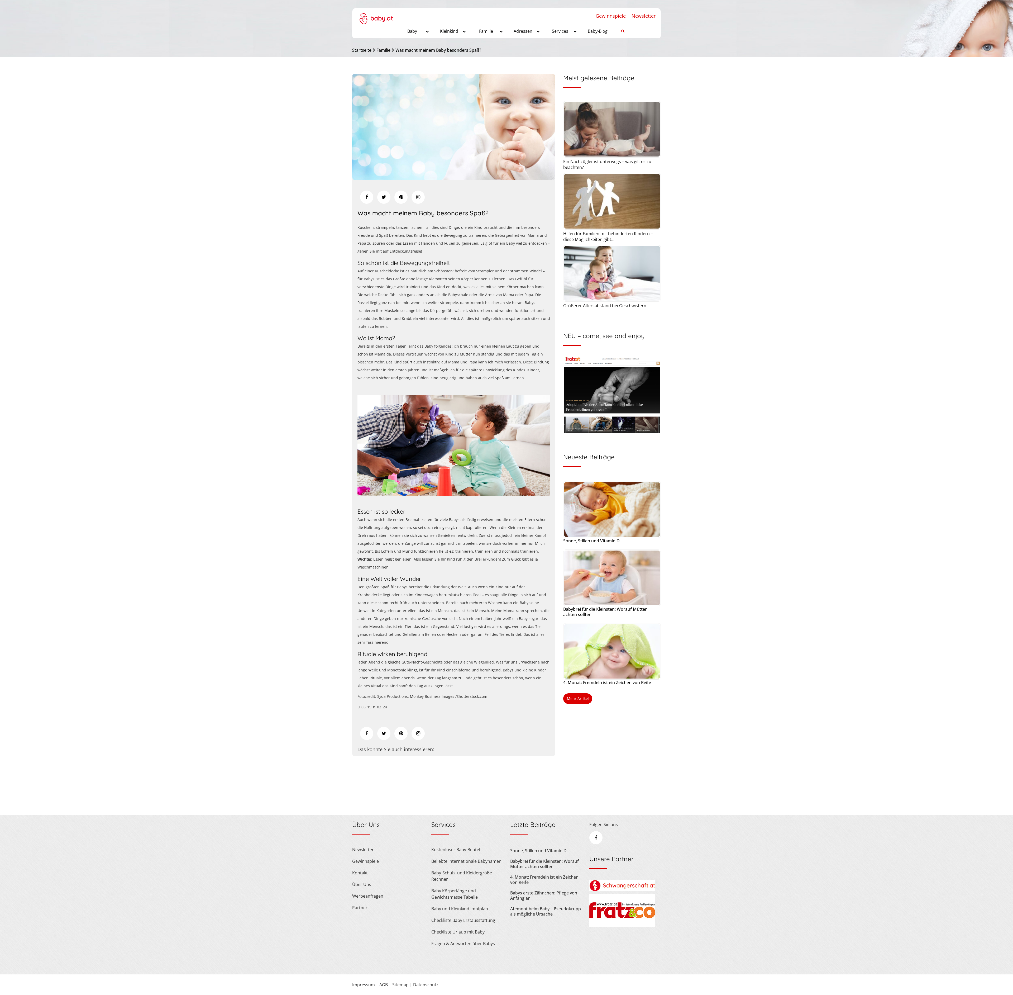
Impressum (363, 985)
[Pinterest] (401, 197)
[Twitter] (383, 197)
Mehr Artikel (578, 698)
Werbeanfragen (367, 896)
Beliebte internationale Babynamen (466, 861)
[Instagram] (418, 197)
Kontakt (360, 873)
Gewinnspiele (611, 16)
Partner (359, 908)
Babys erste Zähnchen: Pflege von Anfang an (543, 895)
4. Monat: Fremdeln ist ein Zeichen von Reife (607, 682)
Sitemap (400, 985)
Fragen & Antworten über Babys (463, 943)
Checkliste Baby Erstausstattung (463, 920)
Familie (383, 50)
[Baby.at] (376, 16)
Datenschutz (425, 985)
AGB (383, 985)
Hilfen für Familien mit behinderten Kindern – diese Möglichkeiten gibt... (608, 236)
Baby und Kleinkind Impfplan (459, 909)
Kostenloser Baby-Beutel (455, 849)
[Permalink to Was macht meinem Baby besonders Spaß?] (453, 178)
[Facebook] (366, 197)
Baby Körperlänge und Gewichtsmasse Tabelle (454, 894)
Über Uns (361, 884)
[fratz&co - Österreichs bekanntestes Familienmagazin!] (622, 925)
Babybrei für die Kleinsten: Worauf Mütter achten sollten (605, 611)
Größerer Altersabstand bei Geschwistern (604, 306)
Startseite (361, 50)
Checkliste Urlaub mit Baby (458, 932)
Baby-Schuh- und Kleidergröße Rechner (461, 876)
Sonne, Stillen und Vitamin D (591, 541)
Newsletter (644, 16)
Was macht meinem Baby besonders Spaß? (438, 50)
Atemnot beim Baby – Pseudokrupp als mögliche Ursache (545, 911)
